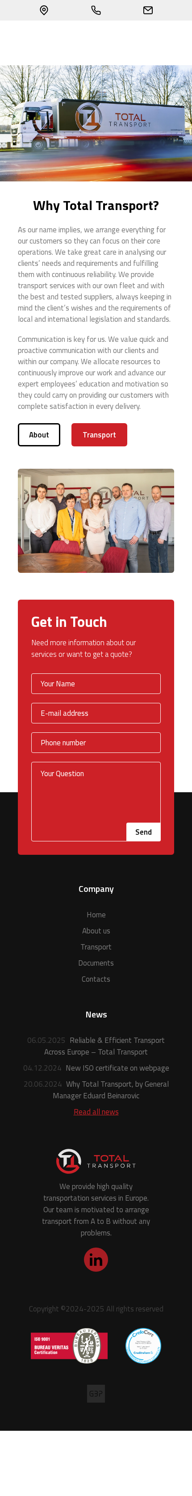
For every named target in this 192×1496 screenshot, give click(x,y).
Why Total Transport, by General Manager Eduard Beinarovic (96, 1089)
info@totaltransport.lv (148, 10)
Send (143, 832)
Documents (96, 963)
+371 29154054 (96, 10)
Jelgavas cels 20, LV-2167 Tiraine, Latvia (44, 10)
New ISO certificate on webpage (96, 1068)
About (39, 435)
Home (96, 914)
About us (96, 931)
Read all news (96, 1112)
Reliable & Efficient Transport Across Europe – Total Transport (96, 1046)
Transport (99, 435)
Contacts (96, 979)
